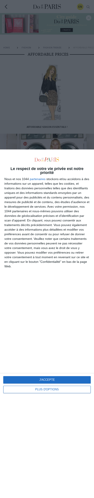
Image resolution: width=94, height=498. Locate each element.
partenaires (37, 179)
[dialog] (47, 323)
